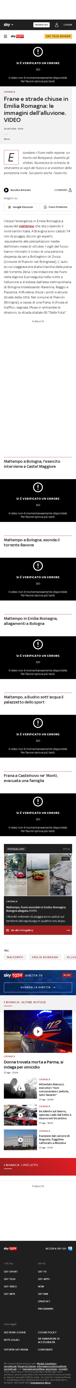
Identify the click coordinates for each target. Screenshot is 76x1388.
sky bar (43, 1293)
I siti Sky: (9, 1263)
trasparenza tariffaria (34, 1369)
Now (41, 1286)
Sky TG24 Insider (58, 36)
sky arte (9, 1293)
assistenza (51, 1369)
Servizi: (42, 1263)
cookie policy (47, 1332)
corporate (45, 1349)
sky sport (11, 1271)
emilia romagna (45, 957)
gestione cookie (15, 1332)
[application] (17, 190)
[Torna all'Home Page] (17, 36)
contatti (63, 1369)
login (68, 24)
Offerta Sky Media (16, 1349)
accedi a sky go (56, 1248)
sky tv (42, 1271)
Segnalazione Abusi (40, 1382)
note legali (11, 1339)
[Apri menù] (5, 36)
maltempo (26, 226)
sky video (10, 1286)
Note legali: (10, 1324)
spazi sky (44, 1301)
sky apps (44, 1279)
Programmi (45, 1308)
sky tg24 (10, 1279)
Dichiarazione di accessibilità (48, 1340)
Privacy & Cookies (27, 1366)
